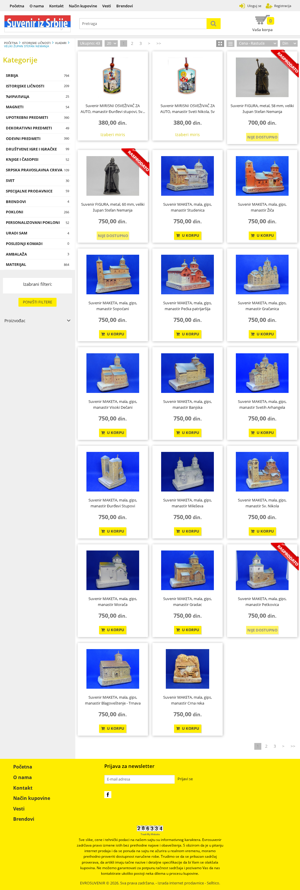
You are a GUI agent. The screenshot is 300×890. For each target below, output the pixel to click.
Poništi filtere (37, 302)
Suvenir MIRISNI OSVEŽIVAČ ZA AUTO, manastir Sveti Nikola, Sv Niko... (187, 109)
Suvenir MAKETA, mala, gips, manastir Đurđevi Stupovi (112, 503)
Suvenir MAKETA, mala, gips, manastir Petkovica (262, 601)
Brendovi (124, 6)
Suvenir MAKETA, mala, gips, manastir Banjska (187, 404)
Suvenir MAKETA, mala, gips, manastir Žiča (262, 207)
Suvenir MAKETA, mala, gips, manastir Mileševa (187, 503)
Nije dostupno (262, 137)
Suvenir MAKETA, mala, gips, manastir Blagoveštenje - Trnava (113, 700)
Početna (17, 6)
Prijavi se (185, 778)
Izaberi (112, 134)
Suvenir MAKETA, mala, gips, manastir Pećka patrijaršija (187, 305)
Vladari (61, 43)
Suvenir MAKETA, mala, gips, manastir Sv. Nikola (262, 503)
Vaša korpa (262, 25)
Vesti (106, 6)
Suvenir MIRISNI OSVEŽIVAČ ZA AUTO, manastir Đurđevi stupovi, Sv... (113, 108)
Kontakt (56, 6)
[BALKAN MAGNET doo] (37, 23)
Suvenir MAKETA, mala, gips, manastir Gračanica (262, 305)
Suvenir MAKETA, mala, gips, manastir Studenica (187, 207)
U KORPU (190, 235)
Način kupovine (83, 6)
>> (158, 43)
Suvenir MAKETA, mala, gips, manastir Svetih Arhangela (262, 404)
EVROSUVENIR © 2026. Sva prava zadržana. (117, 883)
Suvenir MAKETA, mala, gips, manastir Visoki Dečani (112, 404)
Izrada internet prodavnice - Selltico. (189, 883)
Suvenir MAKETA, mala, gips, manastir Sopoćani (112, 305)
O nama (37, 6)
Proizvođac (14, 320)
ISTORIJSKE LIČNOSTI (36, 43)
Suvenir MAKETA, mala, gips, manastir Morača (112, 601)
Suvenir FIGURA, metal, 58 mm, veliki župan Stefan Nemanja (262, 108)
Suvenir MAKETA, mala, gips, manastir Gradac (187, 601)
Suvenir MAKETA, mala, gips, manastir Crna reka (187, 700)
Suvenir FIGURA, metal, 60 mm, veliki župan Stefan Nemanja (112, 207)
